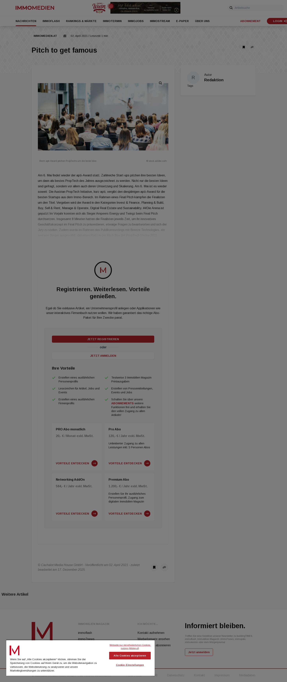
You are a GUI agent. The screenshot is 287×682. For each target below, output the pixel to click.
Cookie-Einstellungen (130, 664)
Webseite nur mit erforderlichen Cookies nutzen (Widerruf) (130, 646)
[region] (80, 658)
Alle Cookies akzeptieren (130, 655)
